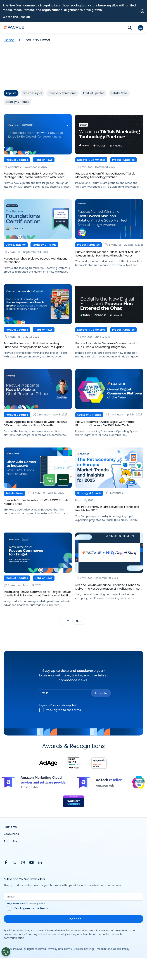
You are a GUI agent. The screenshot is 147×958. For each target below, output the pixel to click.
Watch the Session (16, 17)
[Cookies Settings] (5, 951)
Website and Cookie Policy (112, 949)
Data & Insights (32, 93)
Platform (10, 827)
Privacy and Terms (60, 949)
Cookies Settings (84, 949)
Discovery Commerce (62, 93)
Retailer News (119, 93)
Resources (11, 834)
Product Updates (93, 93)
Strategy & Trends (17, 102)
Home (9, 39)
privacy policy (68, 705)
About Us (10, 841)
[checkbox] (73, 710)
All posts (11, 93)
